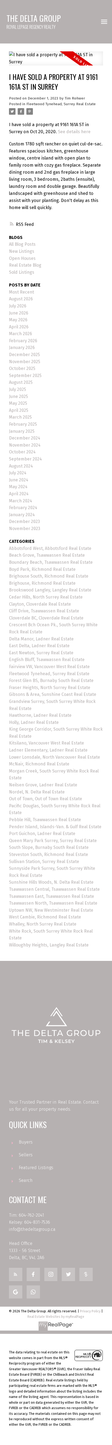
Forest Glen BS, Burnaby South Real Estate (51, 680)
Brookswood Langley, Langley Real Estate (50, 590)
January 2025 (22, 431)
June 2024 (18, 479)
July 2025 (17, 389)
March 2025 (20, 417)
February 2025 (23, 424)
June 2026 (18, 313)
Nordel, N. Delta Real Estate (37, 792)
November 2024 (25, 445)
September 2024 (25, 459)
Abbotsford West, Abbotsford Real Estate (50, 548)
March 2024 (20, 500)
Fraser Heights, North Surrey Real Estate (49, 687)
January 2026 (22, 347)
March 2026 (20, 333)
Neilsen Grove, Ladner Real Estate (43, 784)
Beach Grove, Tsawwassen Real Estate (47, 555)
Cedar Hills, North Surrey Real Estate (46, 597)
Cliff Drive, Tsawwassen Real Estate (44, 610)
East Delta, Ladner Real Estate (39, 645)
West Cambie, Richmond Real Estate (45, 917)
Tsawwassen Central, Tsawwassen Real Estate (54, 889)
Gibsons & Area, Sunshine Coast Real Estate (52, 694)
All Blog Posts (22, 244)
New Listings (21, 251)
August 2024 (21, 466)
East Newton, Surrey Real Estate (41, 652)
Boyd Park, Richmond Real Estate (42, 569)
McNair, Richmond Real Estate (39, 764)
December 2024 (24, 438)
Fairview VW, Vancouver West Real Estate (49, 666)
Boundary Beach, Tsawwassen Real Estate (51, 562)
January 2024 (22, 514)
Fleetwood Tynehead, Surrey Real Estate (61, 104)
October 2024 (22, 451)
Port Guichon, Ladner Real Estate (42, 833)
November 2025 (24, 361)
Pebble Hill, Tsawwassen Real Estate (45, 819)
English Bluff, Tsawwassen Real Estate (47, 659)
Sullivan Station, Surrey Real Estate (44, 861)
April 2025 (18, 410)
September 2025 (25, 375)
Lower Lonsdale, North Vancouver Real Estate (54, 757)
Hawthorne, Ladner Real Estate (40, 715)
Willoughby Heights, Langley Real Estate (49, 945)
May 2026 (18, 319)
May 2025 (18, 403)
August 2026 (21, 298)
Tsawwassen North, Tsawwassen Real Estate (53, 903)
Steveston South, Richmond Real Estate (48, 854)
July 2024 (17, 472)
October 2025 (22, 368)
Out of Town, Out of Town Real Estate (45, 798)
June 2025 (18, 396)
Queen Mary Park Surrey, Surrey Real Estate (53, 840)
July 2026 (17, 306)
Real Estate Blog (25, 265)
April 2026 (19, 326)
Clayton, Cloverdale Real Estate (40, 604)
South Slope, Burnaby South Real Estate (49, 847)
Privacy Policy (90, 1311)
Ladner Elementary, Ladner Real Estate (48, 750)
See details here (74, 131)
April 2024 (19, 493)
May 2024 (18, 486)
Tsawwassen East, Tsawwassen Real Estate (51, 896)
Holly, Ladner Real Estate (34, 722)
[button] (15, 1274)
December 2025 (24, 354)
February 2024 (23, 507)
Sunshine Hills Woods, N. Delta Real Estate (51, 882)
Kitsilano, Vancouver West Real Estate (46, 743)
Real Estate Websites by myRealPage (55, 1317)
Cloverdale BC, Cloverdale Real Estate (46, 618)
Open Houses (22, 258)
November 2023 (24, 528)
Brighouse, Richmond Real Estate (42, 583)
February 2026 (23, 340)
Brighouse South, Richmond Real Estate (48, 576)
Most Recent (21, 292)
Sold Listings (21, 272)
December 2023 (24, 521)
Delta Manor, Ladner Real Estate (41, 638)
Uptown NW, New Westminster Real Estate (51, 910)
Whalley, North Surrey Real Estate (42, 924)
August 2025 (21, 382)
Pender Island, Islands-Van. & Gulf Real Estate (55, 826)
